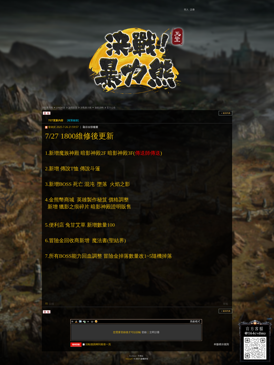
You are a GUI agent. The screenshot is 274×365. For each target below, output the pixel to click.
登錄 (144, 332)
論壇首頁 (72, 107)
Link (84, 321)
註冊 (192, 9)
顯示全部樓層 (90, 127)
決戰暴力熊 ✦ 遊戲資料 (92, 107)
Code (92, 321)
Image (80, 321)
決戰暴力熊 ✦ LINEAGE (53, 107)
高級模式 (195, 321)
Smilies (96, 321)
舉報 (225, 303)
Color (76, 321)
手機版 (140, 356)
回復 (51, 303)
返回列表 (226, 113)
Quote (88, 321)
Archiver (133, 356)
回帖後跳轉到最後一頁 (98, 344)
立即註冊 (154, 332)
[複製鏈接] (73, 120)
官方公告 (111, 107)
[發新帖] (46, 112)
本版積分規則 (221, 344)
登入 (186, 9)
